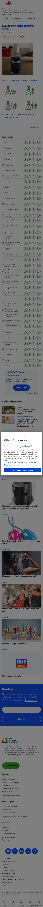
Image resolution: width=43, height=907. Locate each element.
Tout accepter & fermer (22, 470)
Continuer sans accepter (30, 436)
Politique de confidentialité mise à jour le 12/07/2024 (20, 462)
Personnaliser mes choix (11, 465)
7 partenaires (26, 446)
